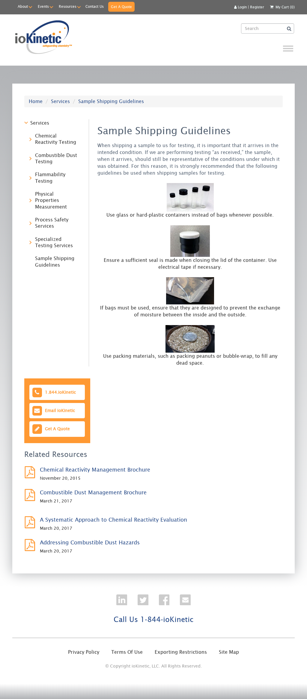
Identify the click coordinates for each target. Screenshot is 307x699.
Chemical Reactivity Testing (55, 139)
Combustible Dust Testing (56, 158)
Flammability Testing (50, 177)
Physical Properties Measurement (51, 200)
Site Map (229, 652)
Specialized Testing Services (54, 242)
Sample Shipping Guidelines (54, 261)
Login (242, 7)
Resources (67, 6)
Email (59, 410)
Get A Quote (121, 6)
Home (36, 101)
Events (43, 6)
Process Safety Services (51, 223)
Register (257, 7)
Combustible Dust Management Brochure (93, 492)
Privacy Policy (83, 652)
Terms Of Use (127, 652)
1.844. (59, 391)
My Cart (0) (285, 7)
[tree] (52, 196)
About (23, 6)
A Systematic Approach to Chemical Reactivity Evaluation (113, 520)
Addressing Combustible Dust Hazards (90, 542)
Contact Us (94, 6)
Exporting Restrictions (181, 652)
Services (60, 101)
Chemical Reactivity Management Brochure (95, 469)
